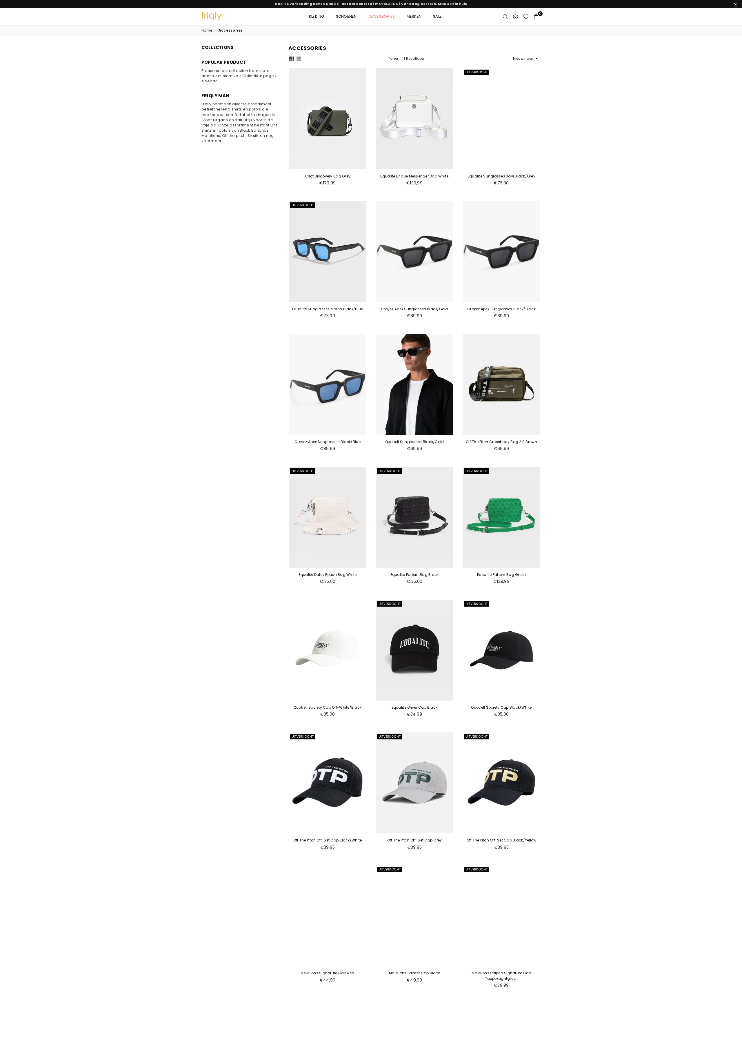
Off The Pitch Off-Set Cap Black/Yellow (502, 840)
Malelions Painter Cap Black (414, 973)
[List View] (299, 58)
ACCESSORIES (381, 16)
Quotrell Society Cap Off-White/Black (327, 707)
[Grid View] (291, 58)
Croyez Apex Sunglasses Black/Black (501, 308)
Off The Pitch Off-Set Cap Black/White (327, 840)
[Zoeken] (505, 16)
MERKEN (414, 16)
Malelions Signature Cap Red (327, 973)
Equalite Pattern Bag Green (501, 574)
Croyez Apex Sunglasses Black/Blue (327, 441)
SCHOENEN (346, 16)
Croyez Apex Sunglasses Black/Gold (414, 308)
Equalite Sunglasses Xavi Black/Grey (501, 176)
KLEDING (316, 16)
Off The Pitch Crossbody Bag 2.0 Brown (501, 441)
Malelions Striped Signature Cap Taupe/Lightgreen (501, 976)
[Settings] (515, 16)
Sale (437, 16)
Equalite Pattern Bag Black (414, 574)
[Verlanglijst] (526, 16)
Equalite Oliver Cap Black (415, 707)
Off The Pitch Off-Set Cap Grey (414, 840)
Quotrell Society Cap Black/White (501, 707)
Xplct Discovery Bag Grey (327, 176)
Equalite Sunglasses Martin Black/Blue (327, 308)
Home (206, 30)
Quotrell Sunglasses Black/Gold (414, 441)
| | (371, 3)
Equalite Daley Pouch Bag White (328, 574)
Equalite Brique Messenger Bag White (414, 176)
